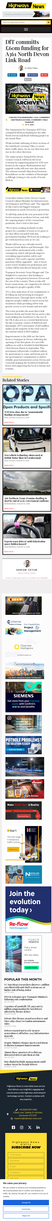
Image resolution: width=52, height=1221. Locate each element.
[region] (26, 1200)
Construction (15, 117)
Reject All (26, 1216)
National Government (32, 120)
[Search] (48, 22)
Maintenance (16, 120)
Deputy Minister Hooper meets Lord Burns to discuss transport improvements (26, 1044)
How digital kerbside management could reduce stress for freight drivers (25, 1063)
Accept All (26, 1202)
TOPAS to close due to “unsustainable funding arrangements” (23, 413)
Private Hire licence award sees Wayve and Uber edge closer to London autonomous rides (26, 1021)
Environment (27, 117)
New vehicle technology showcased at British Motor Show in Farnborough (23, 456)
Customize (26, 1209)
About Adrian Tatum (27, 573)
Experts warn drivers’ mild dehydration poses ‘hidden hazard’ (24, 543)
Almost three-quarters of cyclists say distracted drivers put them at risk (23, 1053)
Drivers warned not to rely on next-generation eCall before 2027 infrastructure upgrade (26, 1033)
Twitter (33, 578)
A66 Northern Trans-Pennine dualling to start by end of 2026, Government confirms (26, 499)
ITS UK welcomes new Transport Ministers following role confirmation (25, 998)
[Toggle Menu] (26, 29)
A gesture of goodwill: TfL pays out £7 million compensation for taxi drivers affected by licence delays (23, 1009)
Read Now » (9, 422)
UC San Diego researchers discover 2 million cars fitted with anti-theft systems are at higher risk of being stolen (26, 987)
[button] (12, 75)
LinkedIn (44, 578)
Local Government (41, 117)
